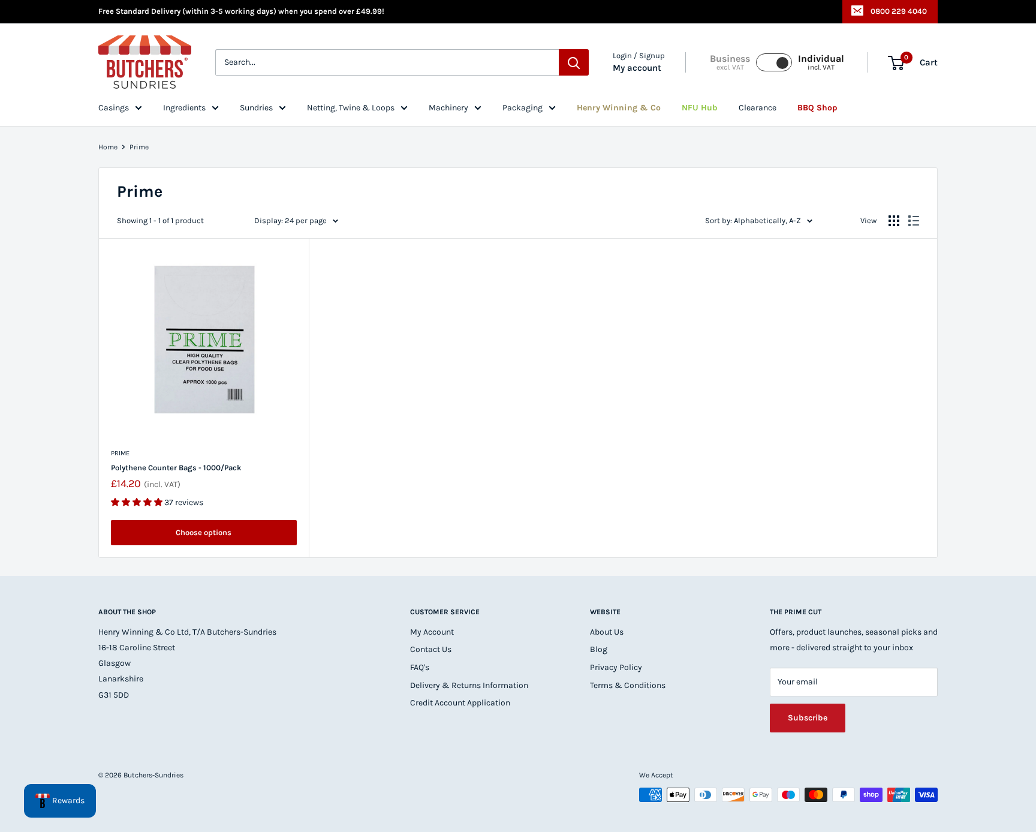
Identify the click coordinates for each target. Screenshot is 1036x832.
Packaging (522, 108)
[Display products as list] (913, 220)
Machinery (448, 108)
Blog (598, 649)
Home (108, 147)
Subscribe (807, 718)
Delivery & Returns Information (469, 685)
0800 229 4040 (899, 11)
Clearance (757, 108)
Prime (139, 147)
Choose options (203, 532)
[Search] (574, 63)
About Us (607, 632)
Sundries (256, 108)
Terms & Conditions (627, 685)
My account (637, 68)
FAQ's (419, 667)
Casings (113, 108)
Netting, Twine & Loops (350, 108)
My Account (432, 632)
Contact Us (430, 649)
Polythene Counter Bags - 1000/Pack (176, 467)
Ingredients (184, 108)
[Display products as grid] (894, 220)
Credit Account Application (460, 703)
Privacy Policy (616, 667)
